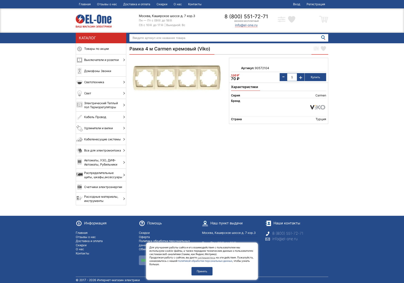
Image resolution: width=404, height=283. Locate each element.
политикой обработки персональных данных (205, 260)
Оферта (144, 237)
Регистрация (316, 4)
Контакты (195, 4)
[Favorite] (323, 49)
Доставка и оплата (136, 4)
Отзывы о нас (107, 4)
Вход (296, 4)
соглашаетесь (206, 257)
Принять (202, 271)
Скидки (162, 4)
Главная (85, 4)
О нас (178, 4)
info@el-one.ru (285, 239)
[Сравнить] (316, 49)
